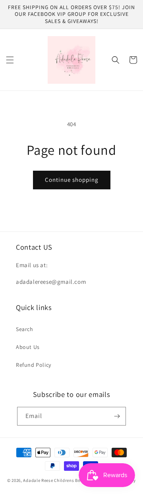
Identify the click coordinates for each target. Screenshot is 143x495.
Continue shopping (72, 179)
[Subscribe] (117, 416)
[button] (10, 60)
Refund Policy (33, 364)
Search (24, 329)
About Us (28, 347)
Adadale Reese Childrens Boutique (59, 480)
